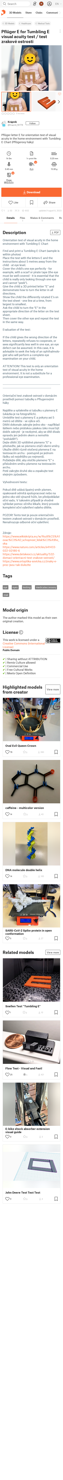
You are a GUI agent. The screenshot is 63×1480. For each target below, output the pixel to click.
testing (27, 587)
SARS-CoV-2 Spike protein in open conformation (28, 932)
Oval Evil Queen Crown (20, 745)
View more (53, 689)
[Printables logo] (3, 13)
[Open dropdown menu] (60, 31)
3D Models (9, 23)
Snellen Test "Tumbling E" (23, 1006)
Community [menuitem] (53, 12)
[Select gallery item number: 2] (33, 925)
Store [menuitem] (28, 12)
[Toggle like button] (7, 752)
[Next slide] (58, 101)
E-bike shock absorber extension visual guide (27, 1130)
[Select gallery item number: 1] (29, 925)
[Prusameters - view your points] (41, 4)
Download (33, 192)
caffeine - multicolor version (24, 807)
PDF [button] (56, 232)
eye (5, 587)
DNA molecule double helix (23, 870)
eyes (15, 587)
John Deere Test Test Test (22, 1192)
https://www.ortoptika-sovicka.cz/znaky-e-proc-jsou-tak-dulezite (30, 562)
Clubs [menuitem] (39, 12)
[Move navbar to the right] (59, 12)
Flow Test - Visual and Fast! (23, 1068)
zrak (6, 594)
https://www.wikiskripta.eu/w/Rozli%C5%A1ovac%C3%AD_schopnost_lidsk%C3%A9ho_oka (31, 540)
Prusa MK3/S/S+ (9, 181)
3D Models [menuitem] (15, 12)
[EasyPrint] (34, 4)
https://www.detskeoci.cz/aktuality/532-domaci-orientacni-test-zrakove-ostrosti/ (29, 555)
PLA (31, 169)
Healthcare (26, 23)
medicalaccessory (46, 587)
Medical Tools (44, 23)
